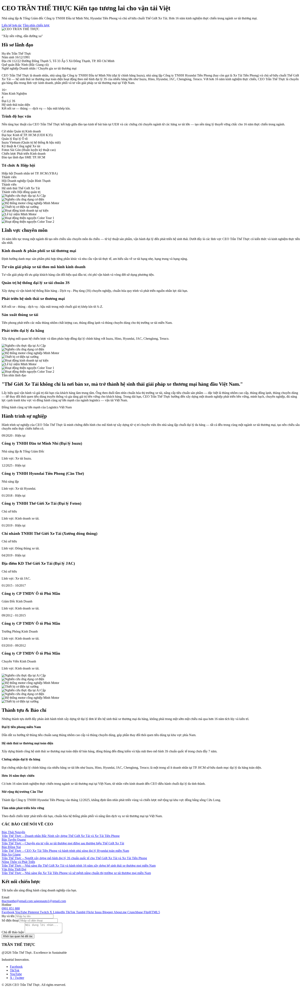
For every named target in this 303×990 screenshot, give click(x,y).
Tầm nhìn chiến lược (36, 25)
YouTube (16, 974)
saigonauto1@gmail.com (50, 901)
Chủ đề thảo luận (13, 932)
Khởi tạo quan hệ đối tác (18, 936)
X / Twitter (17, 977)
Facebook (16, 966)
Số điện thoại (10, 920)
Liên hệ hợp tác (12, 25)
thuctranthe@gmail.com (18, 901)
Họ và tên (8, 916)
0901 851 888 (11, 908)
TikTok (14, 970)
